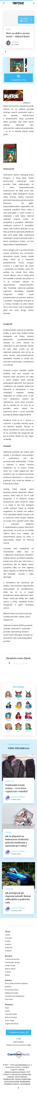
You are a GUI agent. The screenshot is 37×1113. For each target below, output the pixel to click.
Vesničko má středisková (14, 996)
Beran (28, 721)
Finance (8, 832)
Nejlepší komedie (11, 993)
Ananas (8, 972)
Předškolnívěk (8, 1079)
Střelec (18, 710)
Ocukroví (15, 1084)
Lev (8, 731)
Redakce (15, 42)
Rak (18, 731)
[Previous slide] (6, 65)
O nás (18, 1039)
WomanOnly (16, 1074)
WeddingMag (25, 1081)
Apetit (8, 29)
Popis (7, 1008)
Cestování (9, 889)
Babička (8, 987)
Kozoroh (28, 699)
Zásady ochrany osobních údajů (18, 1045)
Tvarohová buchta (12, 959)
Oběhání (10, 1077)
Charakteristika (11, 1014)
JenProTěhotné (21, 1077)
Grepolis (8, 951)
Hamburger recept (12, 962)
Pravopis (8, 938)
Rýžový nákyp (10, 969)
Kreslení (8, 944)
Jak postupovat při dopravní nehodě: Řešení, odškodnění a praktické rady (18, 898)
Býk (18, 699)
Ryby (8, 710)
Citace (7, 935)
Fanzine (18, 1079)
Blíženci (28, 731)
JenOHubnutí (25, 1084)
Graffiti (7, 941)
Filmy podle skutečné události (16, 983)
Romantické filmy (11, 990)
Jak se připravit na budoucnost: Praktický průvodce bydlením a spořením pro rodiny (17, 841)
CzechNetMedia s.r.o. (22, 1065)
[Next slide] (30, 65)
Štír (28, 710)
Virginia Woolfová (11, 1024)
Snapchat (9, 947)
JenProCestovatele (11, 1081)
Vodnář (8, 721)
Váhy (18, 721)
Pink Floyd (9, 999)
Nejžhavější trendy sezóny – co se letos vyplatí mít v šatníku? (16, 788)
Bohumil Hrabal (11, 1017)
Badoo (7, 975)
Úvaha (7, 1011)
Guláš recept (10, 965)
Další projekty (18, 1042)
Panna (8, 699)
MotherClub (26, 1074)
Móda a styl (9, 781)
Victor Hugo (9, 1020)
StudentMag (26, 1079)
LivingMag (8, 1084)
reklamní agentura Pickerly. (15, 1072)
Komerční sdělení (18, 797)
